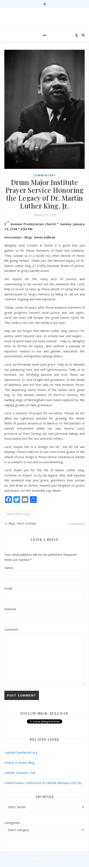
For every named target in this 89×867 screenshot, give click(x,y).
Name (8, 568)
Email (8, 588)
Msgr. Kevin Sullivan (22, 523)
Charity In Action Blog (19, 762)
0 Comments (76, 523)
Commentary (44, 175)
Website (10, 609)
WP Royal (54, 859)
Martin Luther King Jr (18, 514)
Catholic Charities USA (19, 773)
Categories (12, 823)
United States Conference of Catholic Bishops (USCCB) (43, 783)
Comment (11, 629)
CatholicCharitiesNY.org (20, 752)
